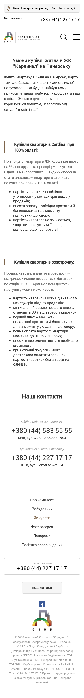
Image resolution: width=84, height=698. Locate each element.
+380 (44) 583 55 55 (42, 430)
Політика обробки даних (42, 544)
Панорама (42, 535)
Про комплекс (42, 499)
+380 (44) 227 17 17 (42, 568)
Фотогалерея (42, 526)
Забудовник (42, 508)
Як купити (42, 517)
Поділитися (42, 588)
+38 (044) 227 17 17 (60, 19)
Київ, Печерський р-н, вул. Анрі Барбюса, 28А (46, 8)
